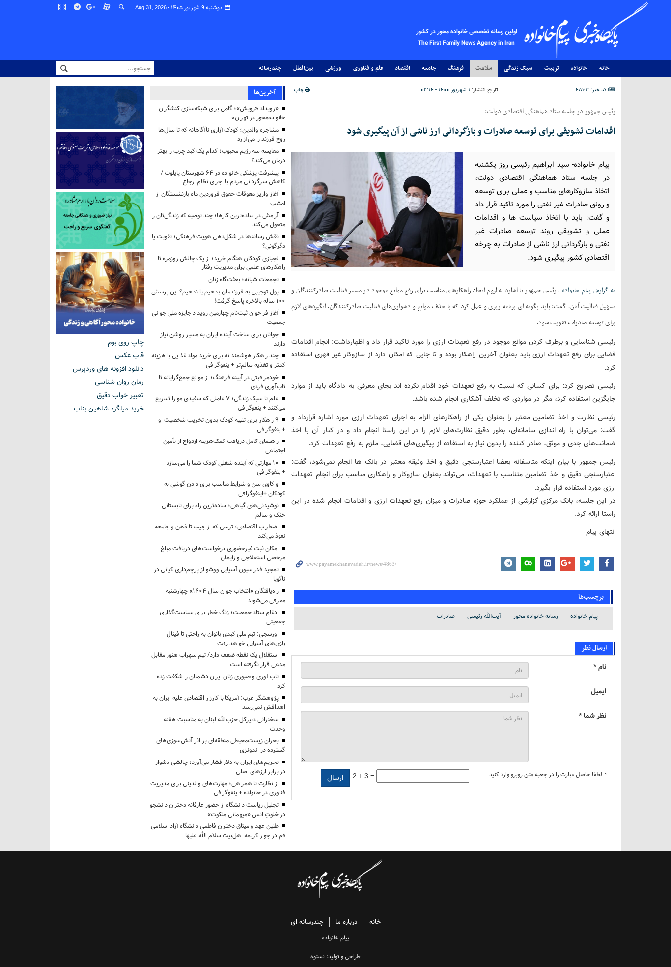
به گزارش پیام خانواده (588, 290)
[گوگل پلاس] (92, 7)
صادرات (446, 616)
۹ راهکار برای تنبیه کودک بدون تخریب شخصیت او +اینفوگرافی (221, 424)
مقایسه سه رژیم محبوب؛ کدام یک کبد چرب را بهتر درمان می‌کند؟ (221, 156)
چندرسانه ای (307, 922)
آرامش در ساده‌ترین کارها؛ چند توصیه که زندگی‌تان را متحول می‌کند (218, 220)
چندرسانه (270, 68)
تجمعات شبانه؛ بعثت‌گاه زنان (243, 279)
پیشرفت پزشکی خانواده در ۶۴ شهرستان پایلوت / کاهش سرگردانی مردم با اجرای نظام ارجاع (223, 177)
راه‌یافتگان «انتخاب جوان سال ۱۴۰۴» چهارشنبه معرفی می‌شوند (225, 595)
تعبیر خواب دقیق (120, 395)
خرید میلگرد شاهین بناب (109, 408)
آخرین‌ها (265, 92)
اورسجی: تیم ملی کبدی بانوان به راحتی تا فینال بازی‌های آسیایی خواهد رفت (226, 638)
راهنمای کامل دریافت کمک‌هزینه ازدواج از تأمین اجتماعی (224, 446)
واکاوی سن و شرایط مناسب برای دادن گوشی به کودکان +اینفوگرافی (224, 488)
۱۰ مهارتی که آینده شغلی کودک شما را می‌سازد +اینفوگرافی (226, 467)
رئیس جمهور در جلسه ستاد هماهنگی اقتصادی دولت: (550, 111)
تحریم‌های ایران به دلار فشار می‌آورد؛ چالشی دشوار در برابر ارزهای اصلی (220, 767)
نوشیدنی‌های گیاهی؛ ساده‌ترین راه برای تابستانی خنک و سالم (223, 510)
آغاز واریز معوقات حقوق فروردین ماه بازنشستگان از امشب (220, 198)
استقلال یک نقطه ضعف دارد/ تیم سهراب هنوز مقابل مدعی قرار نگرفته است (218, 659)
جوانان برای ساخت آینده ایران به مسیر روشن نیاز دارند (222, 339)
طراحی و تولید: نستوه (335, 956)
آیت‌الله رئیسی (484, 616)
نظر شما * (592, 716)
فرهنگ (456, 68)
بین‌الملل (303, 68)
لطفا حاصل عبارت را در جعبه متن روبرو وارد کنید (547, 774)
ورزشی (333, 68)
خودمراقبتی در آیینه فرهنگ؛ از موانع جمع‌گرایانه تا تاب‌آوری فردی (222, 382)
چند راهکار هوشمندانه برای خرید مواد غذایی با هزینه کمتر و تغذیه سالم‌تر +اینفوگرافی (218, 360)
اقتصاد (402, 68)
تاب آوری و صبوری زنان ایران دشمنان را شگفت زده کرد (221, 681)
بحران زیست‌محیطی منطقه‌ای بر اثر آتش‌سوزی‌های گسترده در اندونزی (220, 745)
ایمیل (598, 691)
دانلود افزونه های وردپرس (108, 368)
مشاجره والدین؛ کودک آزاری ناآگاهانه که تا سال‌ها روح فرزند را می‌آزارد (221, 134)
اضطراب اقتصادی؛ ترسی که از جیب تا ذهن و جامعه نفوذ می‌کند (220, 531)
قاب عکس (129, 355)
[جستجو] (121, 7)
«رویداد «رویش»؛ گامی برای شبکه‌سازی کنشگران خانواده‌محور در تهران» (222, 113)
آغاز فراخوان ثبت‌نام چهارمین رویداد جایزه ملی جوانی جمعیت (218, 317)
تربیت (551, 68)
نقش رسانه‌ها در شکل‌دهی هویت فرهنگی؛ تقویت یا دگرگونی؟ (218, 241)
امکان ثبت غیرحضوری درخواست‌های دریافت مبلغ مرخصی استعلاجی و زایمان (223, 553)
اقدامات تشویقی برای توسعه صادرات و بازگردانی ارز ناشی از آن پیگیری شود (481, 131)
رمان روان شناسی (119, 382)
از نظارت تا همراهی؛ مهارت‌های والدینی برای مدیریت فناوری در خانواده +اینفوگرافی (217, 788)
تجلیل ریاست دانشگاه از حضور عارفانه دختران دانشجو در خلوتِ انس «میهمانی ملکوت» (217, 809)
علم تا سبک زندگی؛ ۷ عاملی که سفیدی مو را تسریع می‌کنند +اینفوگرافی (220, 403)
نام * (599, 667)
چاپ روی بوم (126, 342)
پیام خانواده (584, 616)
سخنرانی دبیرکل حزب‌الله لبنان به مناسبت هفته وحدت (224, 724)
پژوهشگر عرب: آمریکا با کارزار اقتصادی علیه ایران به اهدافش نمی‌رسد (219, 702)
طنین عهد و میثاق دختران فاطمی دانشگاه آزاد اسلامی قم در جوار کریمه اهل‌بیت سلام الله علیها (218, 830)
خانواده (579, 68)
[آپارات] (107, 7)
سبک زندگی (518, 68)
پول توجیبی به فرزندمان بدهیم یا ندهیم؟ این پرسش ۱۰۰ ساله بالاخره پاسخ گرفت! (218, 296)
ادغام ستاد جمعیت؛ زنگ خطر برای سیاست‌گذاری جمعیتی (222, 617)
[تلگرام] (77, 7)
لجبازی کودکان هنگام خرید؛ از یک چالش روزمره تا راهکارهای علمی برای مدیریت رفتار (221, 263)
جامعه (429, 68)
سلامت (483, 68)
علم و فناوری (368, 68)
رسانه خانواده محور (535, 616)
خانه (604, 68)
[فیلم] (63, 7)
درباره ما (346, 922)
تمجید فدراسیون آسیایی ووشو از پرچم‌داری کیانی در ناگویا (219, 574)
